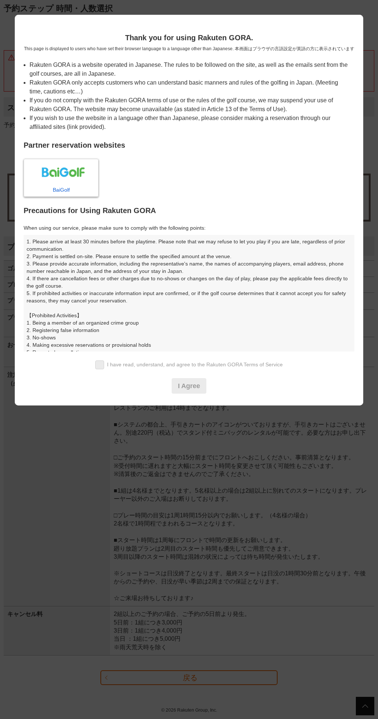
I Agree (189, 386)
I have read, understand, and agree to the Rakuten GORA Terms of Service (195, 364)
